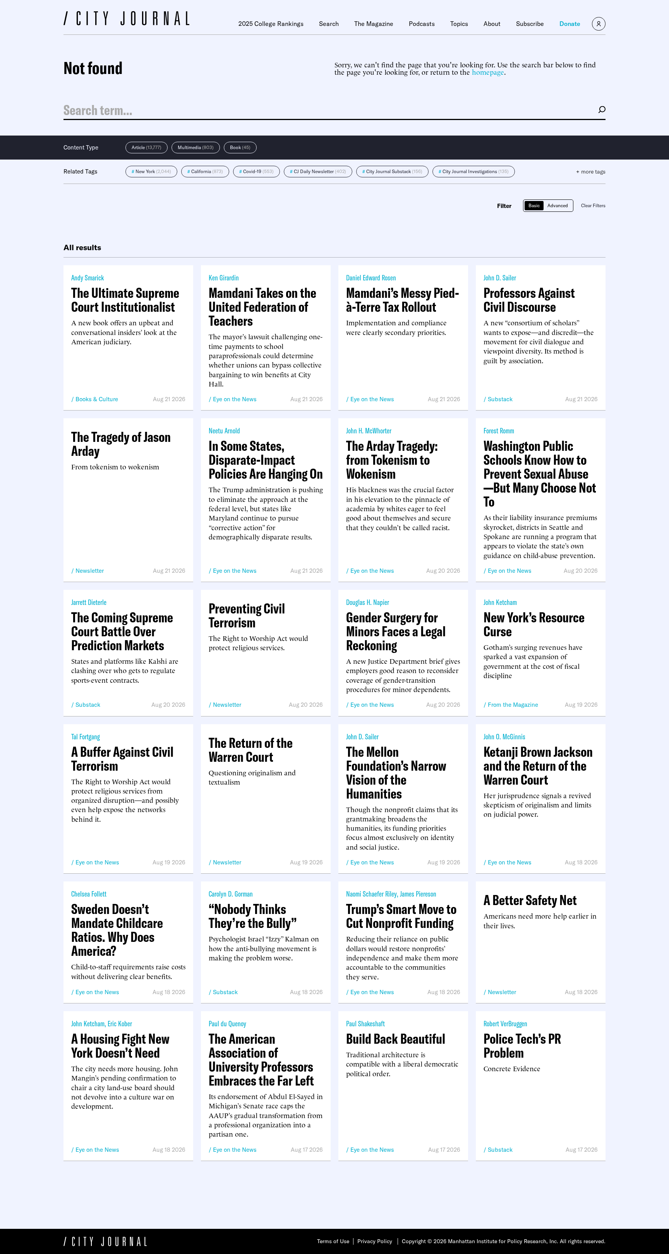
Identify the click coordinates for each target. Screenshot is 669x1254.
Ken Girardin (224, 277)
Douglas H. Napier (367, 602)
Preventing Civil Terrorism (247, 615)
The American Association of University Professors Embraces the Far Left (261, 1059)
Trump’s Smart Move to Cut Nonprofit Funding (401, 916)
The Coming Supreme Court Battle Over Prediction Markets (122, 631)
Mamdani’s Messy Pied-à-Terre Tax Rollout (402, 300)
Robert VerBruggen (505, 1023)
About (492, 23)
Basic (534, 205)
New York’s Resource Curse (534, 624)
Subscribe (530, 23)
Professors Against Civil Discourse (529, 300)
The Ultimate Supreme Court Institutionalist (125, 300)
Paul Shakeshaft (365, 1023)
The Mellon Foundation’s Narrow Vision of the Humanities (396, 772)
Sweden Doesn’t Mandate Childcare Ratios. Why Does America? (117, 930)
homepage (488, 71)
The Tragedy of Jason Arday (121, 444)
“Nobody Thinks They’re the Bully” (253, 916)
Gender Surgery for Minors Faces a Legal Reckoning (396, 631)
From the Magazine (513, 704)
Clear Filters (593, 205)
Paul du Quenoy (227, 1023)
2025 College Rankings (271, 23)
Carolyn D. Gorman (231, 893)
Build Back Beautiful (395, 1039)
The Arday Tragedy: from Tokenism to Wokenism (392, 460)
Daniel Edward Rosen (371, 277)
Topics (459, 23)
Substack (500, 399)
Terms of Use (333, 1241)
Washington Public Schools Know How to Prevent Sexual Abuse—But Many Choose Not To (540, 473)
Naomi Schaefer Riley (371, 893)
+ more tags (591, 171)
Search (329, 23)
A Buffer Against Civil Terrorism (122, 759)
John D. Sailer (500, 277)
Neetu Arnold (224, 430)
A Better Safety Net (530, 900)
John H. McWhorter (368, 430)
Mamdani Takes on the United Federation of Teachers (262, 307)
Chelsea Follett (88, 893)
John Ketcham (500, 602)
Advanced (557, 205)
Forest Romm (499, 430)
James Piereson (418, 893)
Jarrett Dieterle (88, 602)
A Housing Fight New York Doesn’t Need (120, 1046)
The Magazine (373, 23)
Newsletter (89, 570)
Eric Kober (120, 1023)
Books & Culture (96, 399)
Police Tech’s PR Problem (522, 1046)
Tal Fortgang (85, 736)
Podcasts (422, 23)
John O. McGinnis (504, 736)
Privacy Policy (374, 1241)
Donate (569, 23)
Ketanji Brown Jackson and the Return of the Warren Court (538, 766)
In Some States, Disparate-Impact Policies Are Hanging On (266, 460)
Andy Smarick (87, 277)
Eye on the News (235, 399)
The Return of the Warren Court (251, 750)
